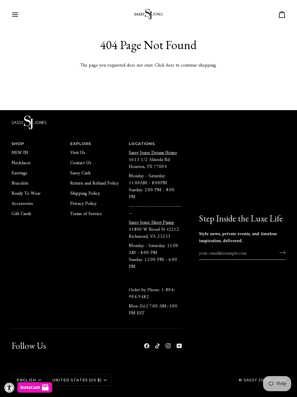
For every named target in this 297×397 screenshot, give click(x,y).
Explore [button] (80, 144)
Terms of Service (86, 214)
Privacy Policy (83, 204)
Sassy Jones (258, 380)
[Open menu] (20, 14)
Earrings (19, 173)
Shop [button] (18, 144)
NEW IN (20, 153)
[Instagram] (168, 345)
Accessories (22, 204)
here (170, 65)
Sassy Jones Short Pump (151, 223)
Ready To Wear (26, 193)
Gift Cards (21, 214)
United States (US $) (77, 380)
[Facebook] (146, 345)
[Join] (280, 252)
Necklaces (21, 163)
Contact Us (80, 163)
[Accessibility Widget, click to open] (9, 387)
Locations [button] (142, 144)
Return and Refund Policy (94, 183)
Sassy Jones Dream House (153, 153)
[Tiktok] (157, 345)
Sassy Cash (80, 173)
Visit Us (77, 153)
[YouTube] (179, 345)
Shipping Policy (85, 193)
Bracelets (20, 183)
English (26, 380)
